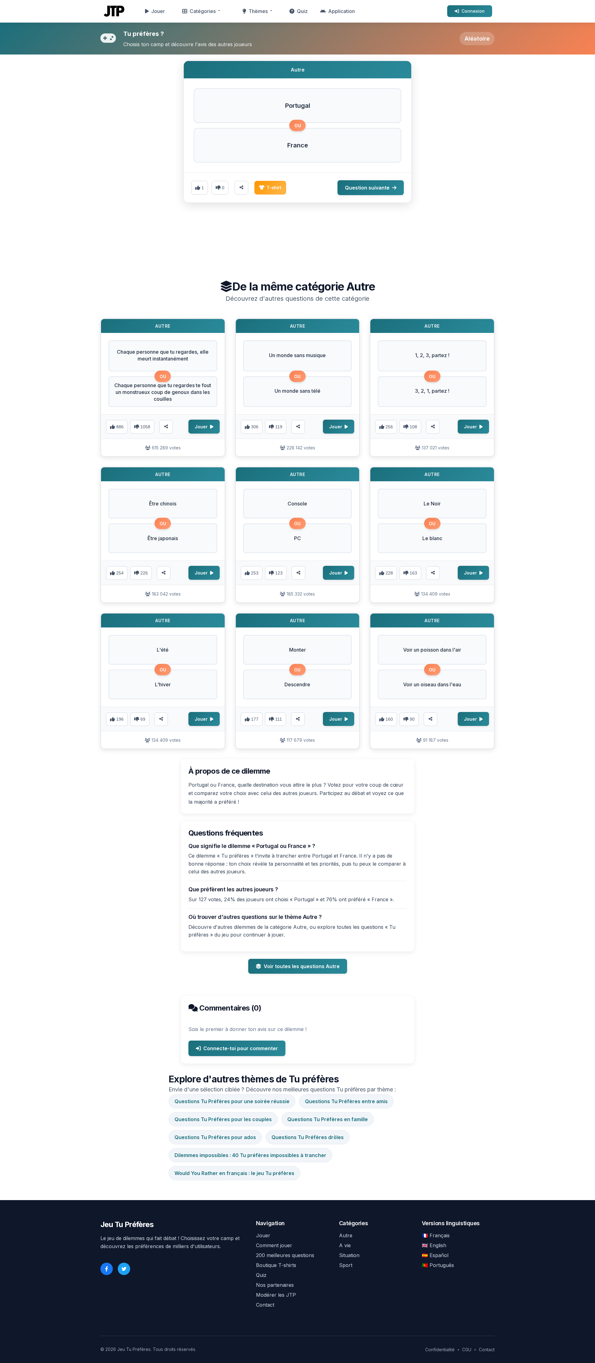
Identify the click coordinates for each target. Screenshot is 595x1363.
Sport (345, 1265)
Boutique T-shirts (276, 1265)
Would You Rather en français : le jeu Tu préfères (234, 1173)
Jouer (158, 11)
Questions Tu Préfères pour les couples (223, 1119)
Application (341, 11)
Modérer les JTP (276, 1295)
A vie (345, 1245)
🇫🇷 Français (436, 1235)
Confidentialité (440, 1349)
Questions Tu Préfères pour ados (215, 1137)
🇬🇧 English (434, 1245)
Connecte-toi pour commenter (240, 1048)
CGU (466, 1349)
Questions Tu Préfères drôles (307, 1137)
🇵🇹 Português (438, 1265)
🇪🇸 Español (435, 1255)
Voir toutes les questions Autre (302, 966)
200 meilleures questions (285, 1255)
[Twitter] (124, 1269)
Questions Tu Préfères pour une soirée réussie (231, 1101)
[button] (297, 105)
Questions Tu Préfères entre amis (346, 1101)
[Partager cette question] (241, 187)
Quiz (302, 11)
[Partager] (166, 427)
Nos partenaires (275, 1285)
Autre (345, 1235)
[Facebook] (106, 1269)
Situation (349, 1255)
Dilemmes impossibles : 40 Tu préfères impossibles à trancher (250, 1155)
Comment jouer (274, 1245)
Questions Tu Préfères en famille (327, 1119)
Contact (265, 1305)
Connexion (473, 11)
